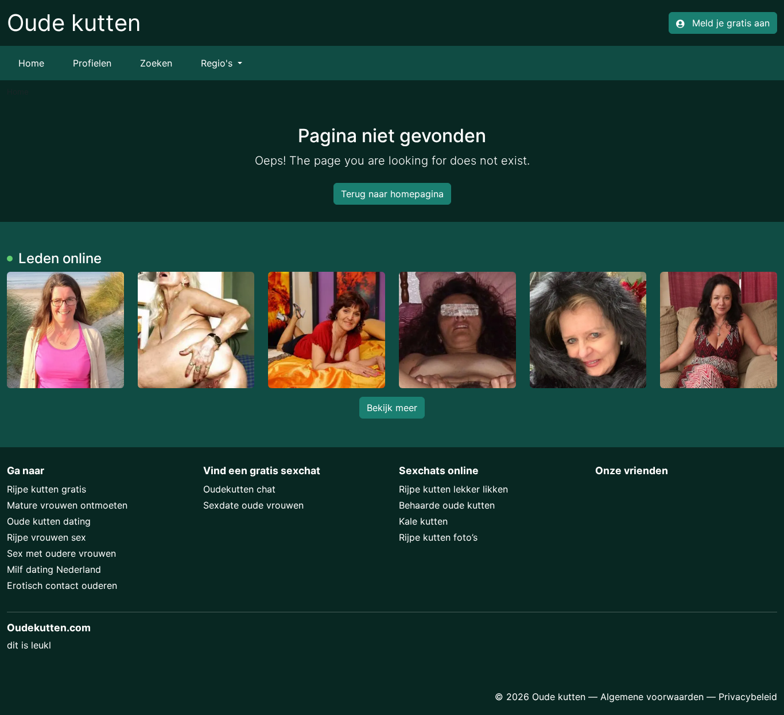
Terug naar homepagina (392, 194)
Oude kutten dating (49, 521)
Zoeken (156, 63)
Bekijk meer (392, 407)
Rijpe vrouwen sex (46, 537)
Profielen (92, 63)
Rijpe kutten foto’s (438, 537)
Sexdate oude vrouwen (253, 505)
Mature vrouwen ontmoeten (67, 505)
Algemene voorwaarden (652, 696)
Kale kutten (423, 521)
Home (31, 63)
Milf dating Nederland (54, 569)
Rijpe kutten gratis (46, 489)
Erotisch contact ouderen (62, 585)
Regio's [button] (218, 63)
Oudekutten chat (239, 489)
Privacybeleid (748, 696)
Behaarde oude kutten (447, 505)
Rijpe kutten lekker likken (453, 489)
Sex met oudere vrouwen (61, 553)
